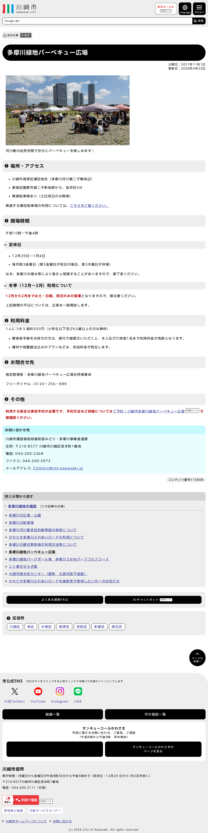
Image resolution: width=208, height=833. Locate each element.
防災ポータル (166, 8)
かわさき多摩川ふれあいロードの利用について (46, 537)
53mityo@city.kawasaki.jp (58, 468)
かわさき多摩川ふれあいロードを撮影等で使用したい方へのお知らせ (64, 581)
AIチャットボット (152, 599)
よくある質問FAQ (54, 599)
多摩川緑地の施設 (22, 506)
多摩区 (99, 626)
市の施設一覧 (155, 714)
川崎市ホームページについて (26, 821)
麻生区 (117, 626)
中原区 (46, 626)
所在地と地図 (13, 810)
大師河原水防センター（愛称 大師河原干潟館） (48, 574)
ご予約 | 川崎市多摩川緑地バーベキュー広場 (155, 411)
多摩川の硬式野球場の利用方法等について (43, 544)
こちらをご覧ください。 (89, 205)
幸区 (30, 626)
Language (185, 12)
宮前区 (82, 626)
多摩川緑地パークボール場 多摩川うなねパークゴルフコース (59, 559)
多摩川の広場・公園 (25, 515)
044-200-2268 (29, 453)
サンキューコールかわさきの (153, 749)
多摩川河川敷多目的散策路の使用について (43, 530)
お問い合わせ (62, 821)
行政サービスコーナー (45, 810)
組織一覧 (53, 714)
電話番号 (55, 749)
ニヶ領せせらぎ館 (23, 566)
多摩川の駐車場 (21, 522)
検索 (201, 20)
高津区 (64, 626)
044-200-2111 (24, 787)
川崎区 (15, 626)
